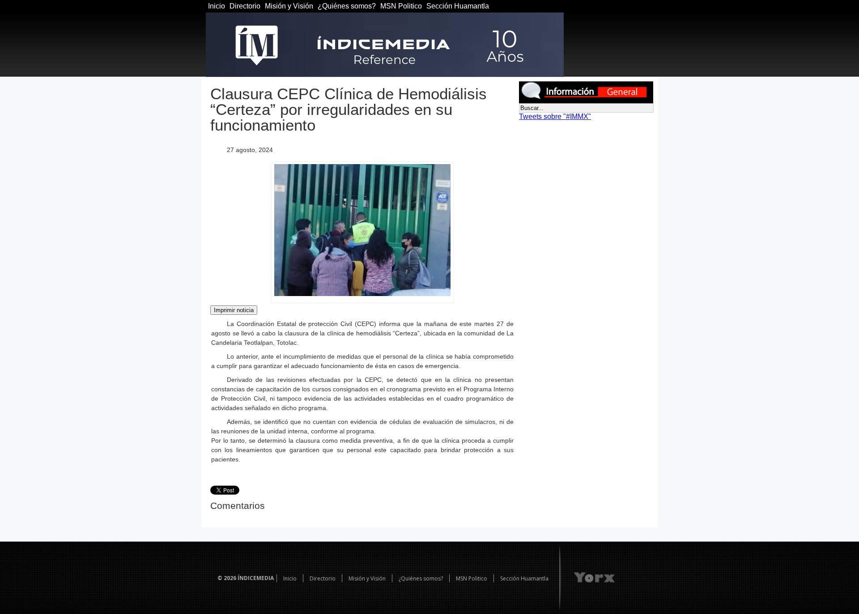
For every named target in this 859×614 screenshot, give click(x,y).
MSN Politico (401, 6)
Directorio (245, 6)
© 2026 (226, 578)
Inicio (216, 6)
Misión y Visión (289, 6)
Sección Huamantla (457, 6)
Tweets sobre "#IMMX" (555, 116)
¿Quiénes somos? (347, 6)
